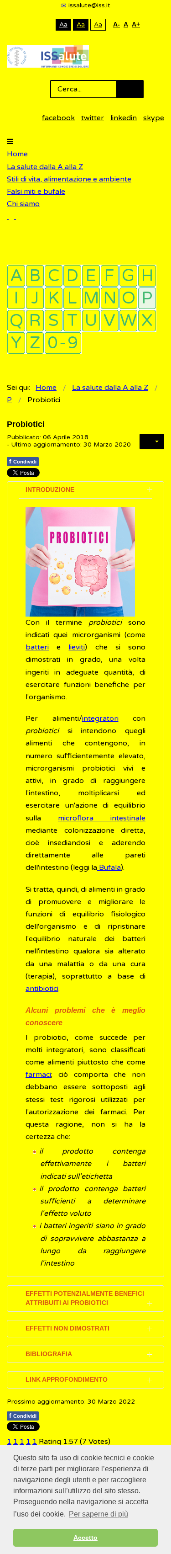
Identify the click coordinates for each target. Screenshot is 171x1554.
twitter (92, 117)
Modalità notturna (46, 24)
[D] (72, 276)
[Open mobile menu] (10, 141)
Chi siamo (23, 203)
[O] (128, 298)
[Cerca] (11, 216)
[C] (53, 276)
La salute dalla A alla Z (45, 166)
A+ (136, 24)
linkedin (123, 117)
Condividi (22, 461)
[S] (53, 320)
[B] (35, 276)
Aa (63, 24)
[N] (109, 298)
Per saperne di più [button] (98, 1514)
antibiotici (42, 988)
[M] (91, 298)
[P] (147, 298)
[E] (91, 276)
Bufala (109, 867)
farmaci (38, 1074)
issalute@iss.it (89, 5)
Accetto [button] (85, 1537)
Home (17, 154)
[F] (109, 276)
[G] (128, 276)
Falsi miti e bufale (36, 191)
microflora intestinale (101, 818)
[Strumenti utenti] (152, 441)
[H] (147, 276)
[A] (16, 276)
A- (116, 24)
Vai (130, 89)
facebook (58, 117)
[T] (72, 320)
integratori (100, 718)
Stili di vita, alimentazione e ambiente (69, 179)
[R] (35, 320)
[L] (72, 298)
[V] (109, 320)
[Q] (16, 320)
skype (153, 117)
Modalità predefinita (32, 24)
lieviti (76, 647)
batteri (37, 647)
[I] (16, 298)
